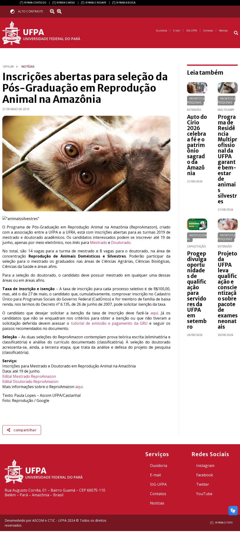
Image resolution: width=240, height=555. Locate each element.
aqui (154, 313)
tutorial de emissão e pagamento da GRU (109, 323)
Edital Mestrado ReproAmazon (29, 376)
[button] (236, 33)
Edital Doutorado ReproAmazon (30, 381)
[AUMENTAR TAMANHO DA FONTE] (60, 11)
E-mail (155, 475)
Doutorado (121, 242)
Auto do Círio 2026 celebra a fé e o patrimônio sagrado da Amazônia (197, 145)
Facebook (204, 475)
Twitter (202, 484)
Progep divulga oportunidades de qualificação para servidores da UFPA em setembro (196, 290)
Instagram (205, 465)
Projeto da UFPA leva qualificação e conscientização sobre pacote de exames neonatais (228, 290)
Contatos (158, 493)
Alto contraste (30, 11)
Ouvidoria (158, 465)
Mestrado (98, 242)
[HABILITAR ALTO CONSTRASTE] (14, 11)
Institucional (197, 237)
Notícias (157, 503)
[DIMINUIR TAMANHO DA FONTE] (52, 11)
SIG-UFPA (158, 484)
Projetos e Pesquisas (196, 100)
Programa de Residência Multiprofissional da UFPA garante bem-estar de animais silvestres (227, 159)
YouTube (204, 493)
